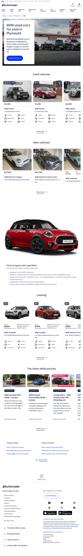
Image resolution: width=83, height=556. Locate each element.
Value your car (32, 10)
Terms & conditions (10, 511)
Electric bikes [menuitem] (46, 1)
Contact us (7, 498)
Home (4, 16)
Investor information (10, 506)
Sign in (79, 6)
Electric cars (62, 10)
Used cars (3, 10)
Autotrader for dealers (17, 546)
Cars (10, 16)
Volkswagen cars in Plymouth (17, 454)
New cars (11, 10)
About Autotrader (9, 500)
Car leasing (53, 10)
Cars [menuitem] (3, 1)
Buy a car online (73, 10)
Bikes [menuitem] (11, 1)
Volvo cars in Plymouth (15, 447)
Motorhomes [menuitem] (17, 1)
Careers (6, 503)
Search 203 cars (15, 58)
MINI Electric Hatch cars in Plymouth (55, 451)
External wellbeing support (12, 516)
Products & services (16, 528)
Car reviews (43, 10)
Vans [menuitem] (6, 1)
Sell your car (21, 10)
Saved (73, 6)
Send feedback (51, 496)
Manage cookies (9, 520)
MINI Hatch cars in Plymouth (52, 447)
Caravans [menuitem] (26, 1)
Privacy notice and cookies (12, 508)
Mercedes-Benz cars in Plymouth (18, 451)
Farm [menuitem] (36, 1)
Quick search (13, 540)
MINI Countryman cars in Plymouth (55, 454)
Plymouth (17, 16)
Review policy (8, 514)
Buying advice (13, 534)
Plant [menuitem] (40, 1)
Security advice (9, 495)
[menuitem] (5, 10)
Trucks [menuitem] (31, 1)
